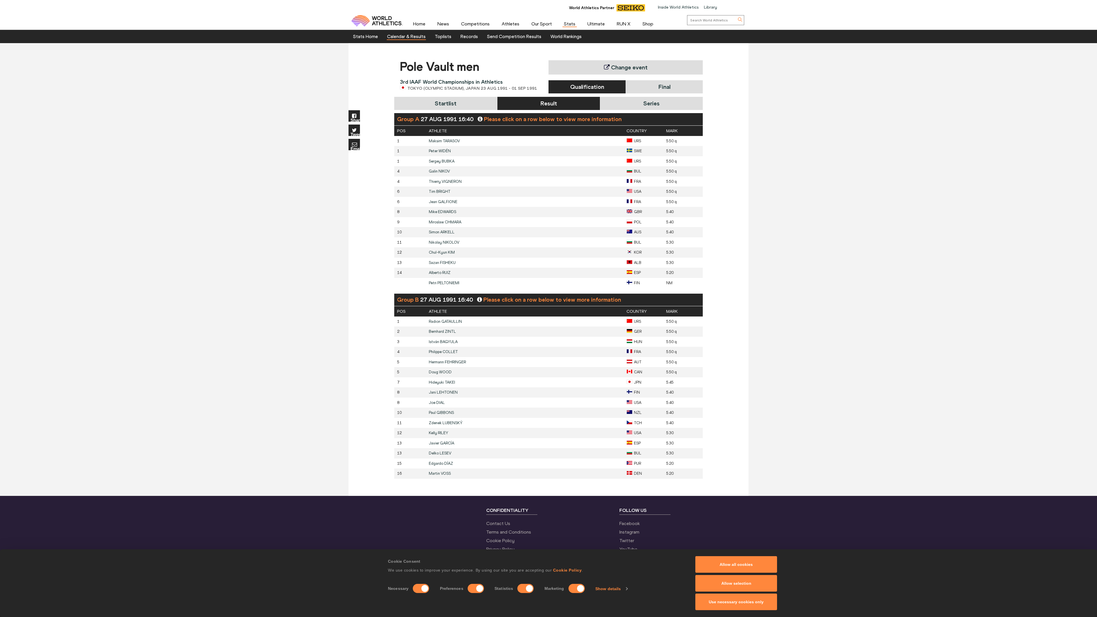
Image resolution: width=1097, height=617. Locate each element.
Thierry (445, 181)
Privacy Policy (500, 549)
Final (664, 86)
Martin (440, 473)
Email (355, 148)
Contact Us (498, 523)
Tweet (355, 134)
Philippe (443, 351)
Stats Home (365, 36)
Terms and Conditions (508, 532)
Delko (440, 453)
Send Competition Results (514, 36)
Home (419, 24)
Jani (443, 392)
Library (710, 7)
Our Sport (541, 24)
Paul (441, 412)
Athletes (510, 24)
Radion (445, 321)
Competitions (475, 24)
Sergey (442, 161)
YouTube (628, 549)
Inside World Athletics (678, 7)
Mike (442, 211)
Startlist (446, 103)
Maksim (444, 141)
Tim (440, 191)
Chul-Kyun (442, 252)
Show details (608, 588)
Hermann (447, 362)
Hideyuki (442, 382)
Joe (437, 402)
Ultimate (596, 24)
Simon (442, 232)
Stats (569, 24)
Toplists (443, 36)
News (443, 24)
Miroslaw (445, 222)
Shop (647, 24)
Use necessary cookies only (736, 602)
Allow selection (736, 583)
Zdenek (446, 422)
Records (469, 36)
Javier (441, 443)
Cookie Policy (567, 570)
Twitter (626, 540)
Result (549, 103)
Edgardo (441, 463)
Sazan (442, 262)
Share (355, 120)
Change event (629, 67)
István (443, 341)
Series (651, 103)
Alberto (440, 272)
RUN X (623, 24)
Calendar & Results (406, 36)
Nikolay (444, 242)
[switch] (476, 588)
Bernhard (442, 331)
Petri (444, 283)
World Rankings (566, 36)
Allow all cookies (736, 564)
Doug (440, 372)
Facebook (629, 523)
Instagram (629, 532)
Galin (439, 171)
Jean (443, 201)
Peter (440, 151)
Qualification (587, 86)
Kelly (438, 432)
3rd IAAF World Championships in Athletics (451, 82)
